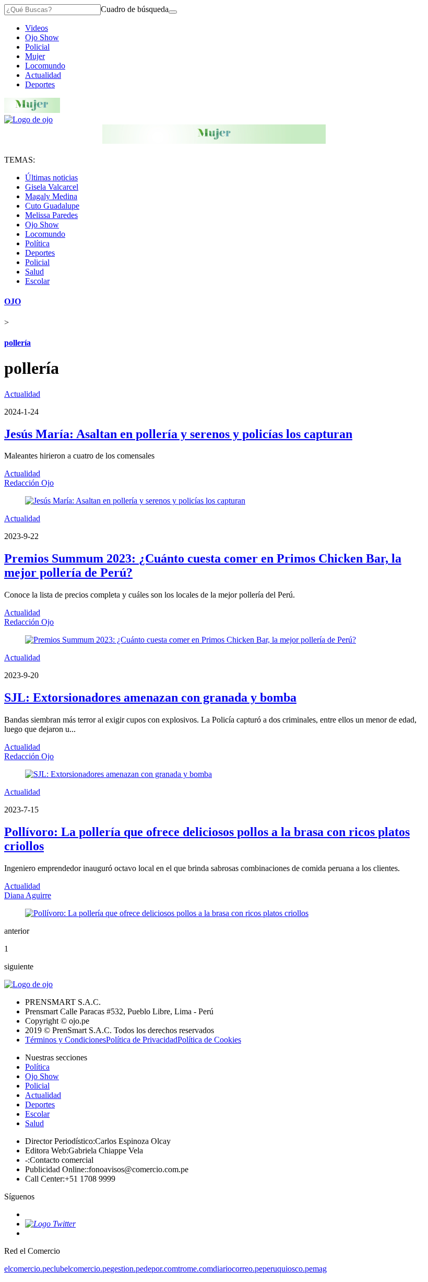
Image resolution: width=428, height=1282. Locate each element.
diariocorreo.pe (238, 1268)
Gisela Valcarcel (51, 186)
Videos (36, 28)
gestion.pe (127, 1268)
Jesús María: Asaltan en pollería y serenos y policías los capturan (178, 434)
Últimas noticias (51, 177)
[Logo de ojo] (28, 119)
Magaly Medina (51, 196)
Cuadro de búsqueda (135, 9)
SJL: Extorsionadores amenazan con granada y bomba (150, 697)
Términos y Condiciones (65, 1039)
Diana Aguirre (27, 895)
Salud (34, 271)
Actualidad (43, 75)
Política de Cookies (209, 1039)
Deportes (40, 84)
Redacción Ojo (29, 482)
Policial (37, 46)
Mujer (35, 56)
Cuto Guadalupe (52, 205)
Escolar (37, 281)
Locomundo (45, 65)
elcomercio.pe (27, 1268)
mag (320, 1268)
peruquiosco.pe (288, 1268)
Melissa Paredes (51, 215)
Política (37, 243)
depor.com (161, 1268)
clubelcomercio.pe (80, 1268)
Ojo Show (42, 37)
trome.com (195, 1268)
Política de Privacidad (141, 1039)
